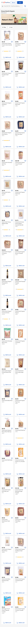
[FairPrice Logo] (7, 2)
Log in (20, 2)
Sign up (13, 2)
